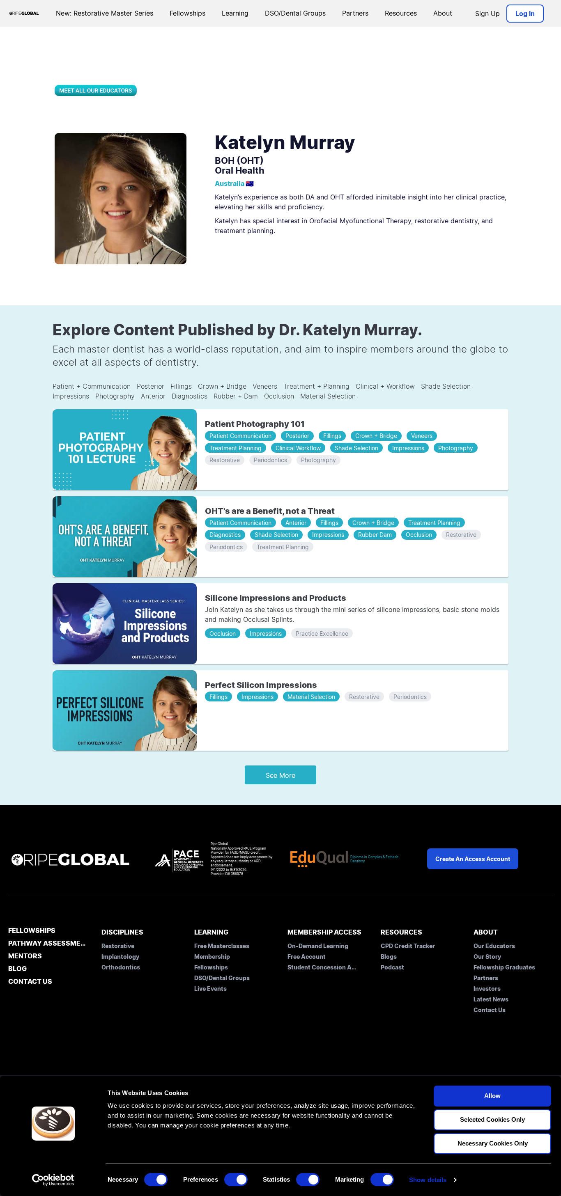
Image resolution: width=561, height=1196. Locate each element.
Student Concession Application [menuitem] (322, 967)
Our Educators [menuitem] (494, 945)
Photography (115, 396)
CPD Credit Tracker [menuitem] (408, 945)
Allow (492, 1095)
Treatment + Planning (316, 386)
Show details (427, 1179)
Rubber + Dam (236, 396)
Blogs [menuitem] (389, 956)
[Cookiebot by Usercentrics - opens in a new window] (53, 1180)
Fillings (181, 386)
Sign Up (487, 13)
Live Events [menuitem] (210, 988)
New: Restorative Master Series (104, 13)
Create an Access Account (472, 858)
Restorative (224, 459)
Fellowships (187, 13)
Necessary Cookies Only (493, 1143)
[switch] (236, 1179)
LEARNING (211, 932)
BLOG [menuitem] (17, 969)
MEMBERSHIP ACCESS (324, 932)
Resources (401, 13)
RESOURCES (401, 932)
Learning (235, 13)
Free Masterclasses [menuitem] (221, 945)
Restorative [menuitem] (117, 945)
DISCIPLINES (122, 932)
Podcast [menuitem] (392, 967)
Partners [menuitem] (486, 977)
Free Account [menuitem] (306, 956)
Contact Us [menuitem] (490, 1009)
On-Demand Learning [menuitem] (317, 945)
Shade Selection (446, 386)
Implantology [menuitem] (120, 956)
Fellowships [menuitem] (211, 967)
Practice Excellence (322, 633)
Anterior (153, 396)
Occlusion (279, 396)
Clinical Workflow (298, 447)
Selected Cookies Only (492, 1119)
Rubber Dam (375, 534)
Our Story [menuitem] (487, 956)
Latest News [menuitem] (491, 999)
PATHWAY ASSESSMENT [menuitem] (47, 943)
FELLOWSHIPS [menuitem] (31, 931)
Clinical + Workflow (385, 386)
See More (280, 775)
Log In (525, 13)
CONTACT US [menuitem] (30, 981)
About (442, 13)
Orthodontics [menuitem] (120, 967)
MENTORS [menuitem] (25, 956)
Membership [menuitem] (212, 956)
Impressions (71, 396)
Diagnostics (189, 396)
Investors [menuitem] (487, 988)
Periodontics (270, 459)
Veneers (265, 386)
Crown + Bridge (222, 386)
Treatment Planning (235, 447)
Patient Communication (240, 435)
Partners (355, 13)
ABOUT (486, 932)
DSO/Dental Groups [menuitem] (222, 977)
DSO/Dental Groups (295, 13)
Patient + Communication (92, 386)
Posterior (150, 386)
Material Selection (328, 396)
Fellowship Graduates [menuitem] (504, 967)
